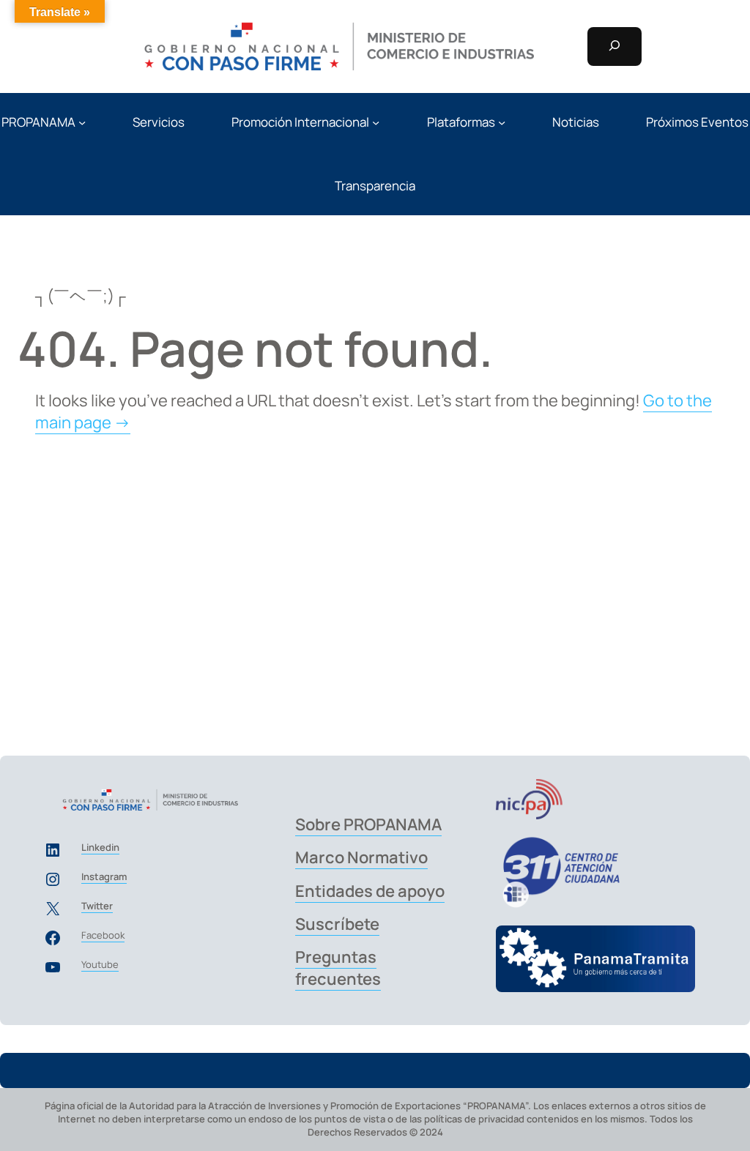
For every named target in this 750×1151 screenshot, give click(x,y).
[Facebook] (53, 938)
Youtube (100, 964)
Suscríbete (337, 924)
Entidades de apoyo (370, 891)
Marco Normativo (361, 857)
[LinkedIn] (53, 850)
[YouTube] (53, 967)
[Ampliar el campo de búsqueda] (614, 46)
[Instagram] (53, 879)
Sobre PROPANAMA (368, 824)
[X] (53, 908)
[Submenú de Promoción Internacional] (375, 121)
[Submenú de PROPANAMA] (82, 121)
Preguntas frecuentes (338, 967)
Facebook (103, 935)
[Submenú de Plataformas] (501, 121)
